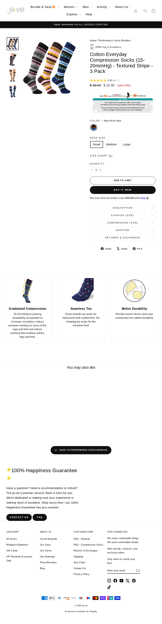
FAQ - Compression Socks (88, 544)
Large (127, 144)
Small (96, 144)
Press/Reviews (48, 562)
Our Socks (46, 550)
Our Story (45, 544)
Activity (102, 7)
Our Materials (47, 556)
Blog (42, 568)
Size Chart (79, 562)
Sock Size (98, 138)
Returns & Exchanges (122, 237)
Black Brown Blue (93, 127)
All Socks (11, 538)
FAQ (40, 517)
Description (123, 208)
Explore (72, 14)
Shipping (123, 230)
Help (89, 14)
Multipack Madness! (17, 544)
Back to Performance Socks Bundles (83, 450)
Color (105, 120)
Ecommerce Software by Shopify (81, 611)
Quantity (97, 163)
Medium (111, 144)
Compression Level (123, 222)
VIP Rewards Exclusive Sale (19, 558)
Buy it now (123, 190)
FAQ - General (82, 538)
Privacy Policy (81, 574)
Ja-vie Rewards (48, 538)
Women (70, 7)
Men (86, 7)
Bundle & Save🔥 (44, 7)
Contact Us (19, 517)
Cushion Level (122, 215)
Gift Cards (12, 550)
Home (93, 40)
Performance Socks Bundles (114, 40)
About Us (122, 7)
